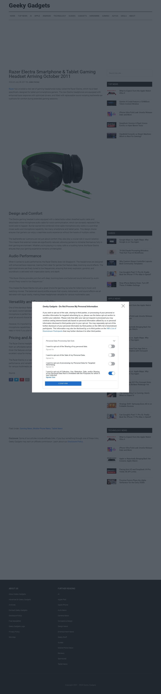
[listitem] (80, 341)
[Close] (124, 306)
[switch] (111, 346)
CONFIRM (63, 383)
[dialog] (80, 347)
